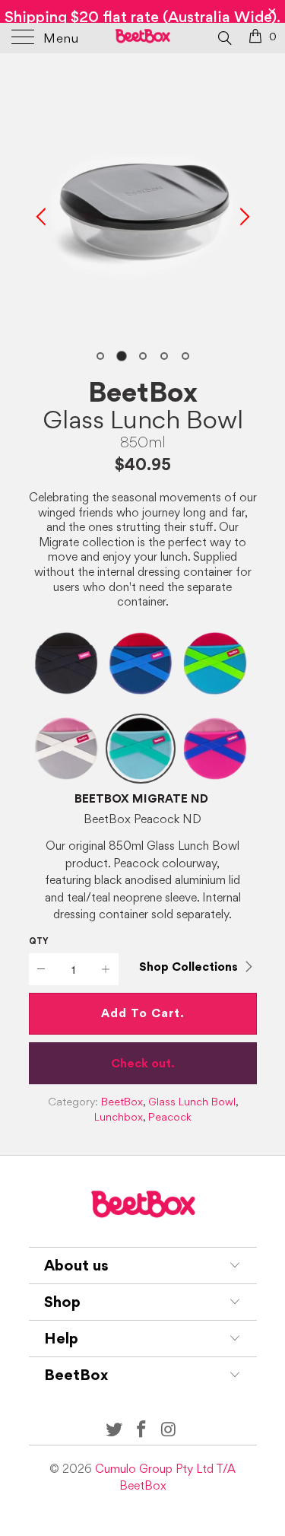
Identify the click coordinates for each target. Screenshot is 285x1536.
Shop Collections (188, 966)
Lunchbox (118, 1117)
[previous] (43, 217)
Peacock (170, 1117)
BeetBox (143, 392)
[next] (242, 217)
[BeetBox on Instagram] (168, 1430)
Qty (39, 941)
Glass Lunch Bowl (143, 419)
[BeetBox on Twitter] (114, 1430)
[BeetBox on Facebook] (142, 1430)
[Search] (224, 37)
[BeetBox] (142, 38)
